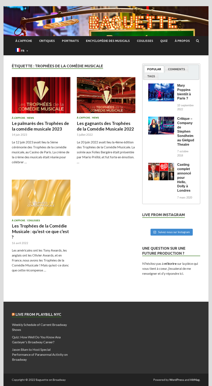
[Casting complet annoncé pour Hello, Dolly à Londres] (161, 165)
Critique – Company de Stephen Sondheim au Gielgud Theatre (185, 131)
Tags (151, 76)
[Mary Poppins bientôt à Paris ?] (161, 86)
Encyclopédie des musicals (108, 40)
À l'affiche (18, 118)
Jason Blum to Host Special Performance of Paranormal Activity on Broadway (40, 354)
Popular (154, 69)
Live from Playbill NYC (38, 314)
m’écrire (170, 263)
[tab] (154, 69)
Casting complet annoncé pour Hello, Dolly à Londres (184, 177)
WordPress (176, 379)
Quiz (164, 40)
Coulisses (145, 40)
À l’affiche (23, 40)
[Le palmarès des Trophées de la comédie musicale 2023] (41, 97)
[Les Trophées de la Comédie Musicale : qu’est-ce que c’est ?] (41, 199)
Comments (176, 69)
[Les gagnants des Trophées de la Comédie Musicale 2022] (106, 97)
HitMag (195, 379)
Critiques (47, 40)
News (30, 118)
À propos (182, 40)
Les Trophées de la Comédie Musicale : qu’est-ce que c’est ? (40, 231)
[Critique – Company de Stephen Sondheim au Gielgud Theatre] (161, 119)
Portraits (70, 40)
